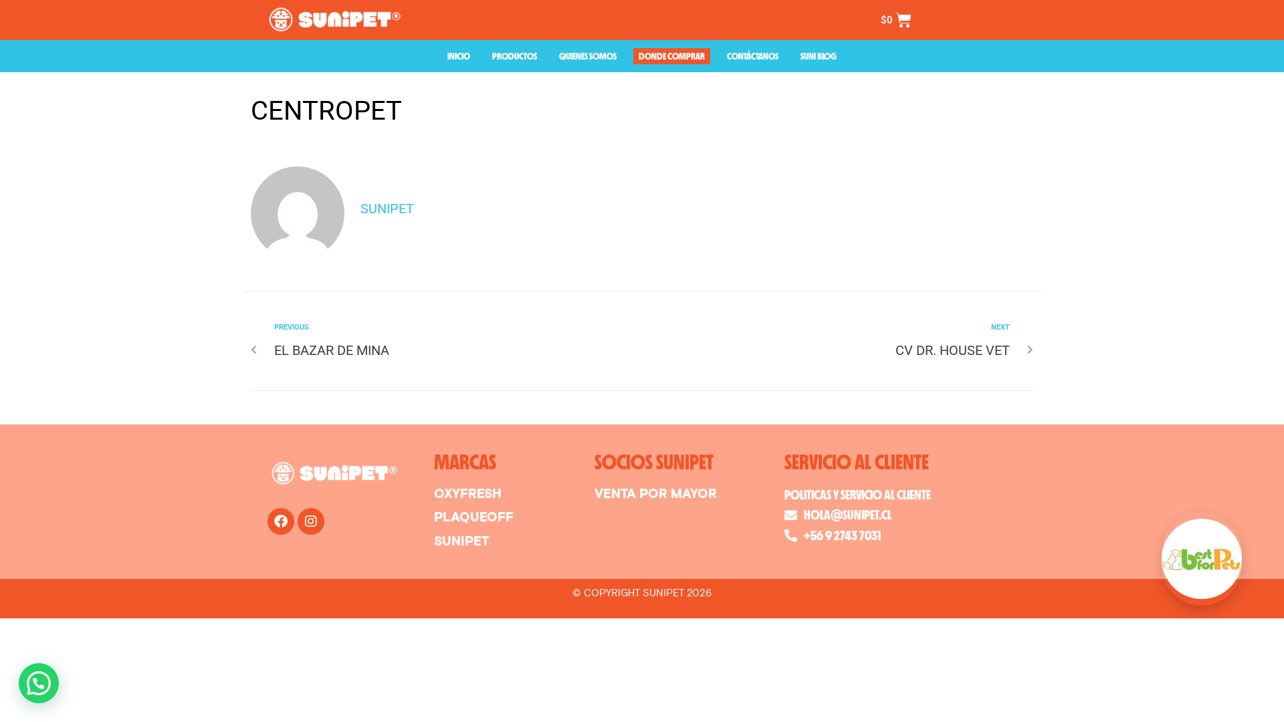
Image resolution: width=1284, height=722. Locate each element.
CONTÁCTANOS (752, 56)
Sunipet (387, 209)
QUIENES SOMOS (588, 56)
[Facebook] (281, 521)
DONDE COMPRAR (672, 56)
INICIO (458, 56)
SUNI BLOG (818, 56)
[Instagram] (311, 521)
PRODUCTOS (514, 56)
